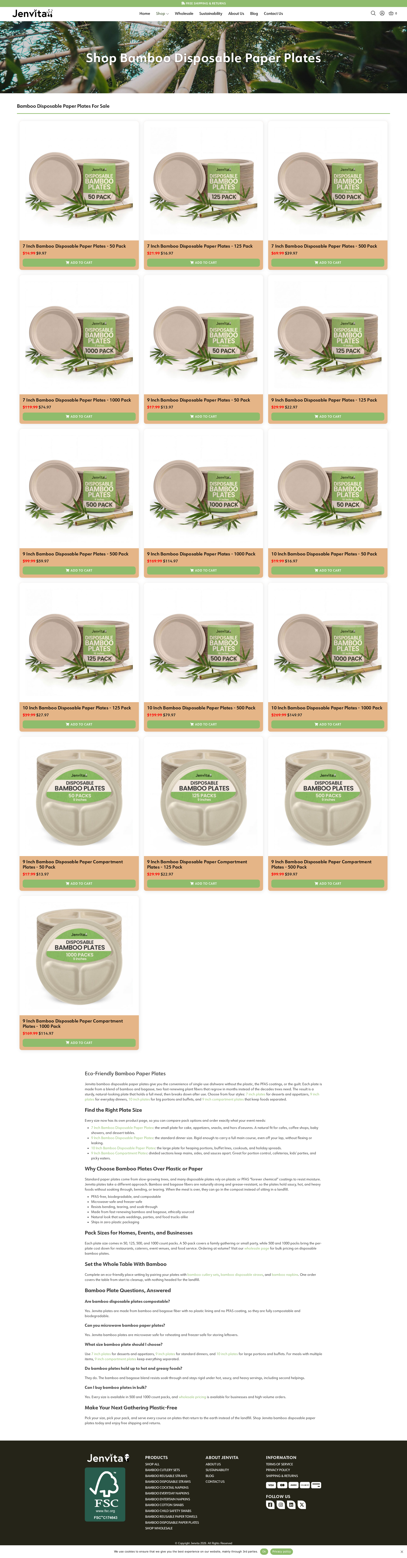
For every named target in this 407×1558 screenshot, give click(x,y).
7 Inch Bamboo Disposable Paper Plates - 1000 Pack (77, 400)
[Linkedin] (291, 1505)
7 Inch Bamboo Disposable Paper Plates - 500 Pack (324, 246)
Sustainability (210, 13)
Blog (254, 13)
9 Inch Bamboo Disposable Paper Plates (122, 1138)
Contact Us (273, 13)
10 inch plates (139, 1099)
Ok (264, 1551)
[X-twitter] (302, 1505)
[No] (402, 1552)
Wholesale (184, 13)
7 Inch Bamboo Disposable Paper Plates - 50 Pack (74, 246)
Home (144, 13)
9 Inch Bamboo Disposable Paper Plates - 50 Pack (198, 400)
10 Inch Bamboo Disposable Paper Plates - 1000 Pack (326, 708)
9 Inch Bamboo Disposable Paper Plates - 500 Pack (75, 554)
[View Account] (382, 13)
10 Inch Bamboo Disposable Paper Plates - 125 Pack (77, 708)
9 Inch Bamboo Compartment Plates (119, 1153)
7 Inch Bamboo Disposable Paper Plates (122, 1128)
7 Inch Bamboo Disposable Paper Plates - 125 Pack (200, 246)
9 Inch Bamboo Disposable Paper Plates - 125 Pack (324, 400)
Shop (160, 13)
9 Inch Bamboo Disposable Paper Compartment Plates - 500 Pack (321, 864)
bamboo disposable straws (242, 1274)
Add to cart (81, 263)
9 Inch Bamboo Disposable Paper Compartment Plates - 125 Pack (197, 864)
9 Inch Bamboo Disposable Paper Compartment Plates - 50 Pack (73, 864)
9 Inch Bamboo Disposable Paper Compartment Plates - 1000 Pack (73, 1023)
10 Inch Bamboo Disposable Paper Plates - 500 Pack (201, 708)
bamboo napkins (285, 1274)
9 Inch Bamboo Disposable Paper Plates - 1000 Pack (201, 554)
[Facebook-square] (270, 1505)
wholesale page (256, 1248)
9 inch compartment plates (223, 1099)
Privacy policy (281, 1551)
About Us (236, 13)
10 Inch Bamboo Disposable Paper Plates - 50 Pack (324, 554)
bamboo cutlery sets (203, 1274)
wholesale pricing (192, 1397)
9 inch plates (165, 1354)
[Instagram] (281, 1505)
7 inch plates (255, 1094)
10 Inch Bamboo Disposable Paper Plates (123, 1148)
